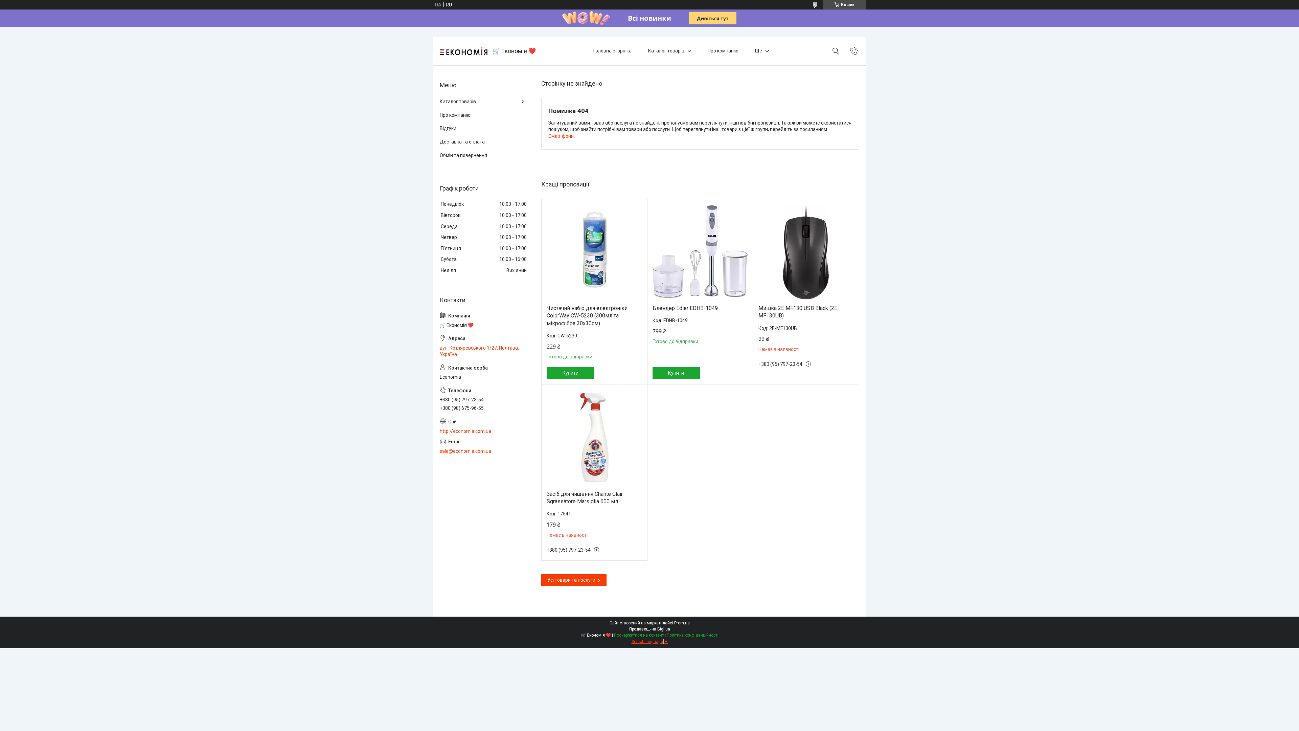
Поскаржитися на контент (639, 635)
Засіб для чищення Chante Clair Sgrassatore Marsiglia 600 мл (585, 498)
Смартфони (561, 136)
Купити (570, 373)
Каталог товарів (666, 50)
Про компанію (723, 50)
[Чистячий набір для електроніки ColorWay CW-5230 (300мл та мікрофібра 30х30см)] (594, 252)
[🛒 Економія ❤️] (463, 51)
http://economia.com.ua (465, 431)
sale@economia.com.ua (465, 451)
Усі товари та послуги (571, 580)
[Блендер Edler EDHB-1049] (700, 252)
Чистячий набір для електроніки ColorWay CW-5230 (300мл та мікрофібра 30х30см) (587, 316)
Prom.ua (682, 623)
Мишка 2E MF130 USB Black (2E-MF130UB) (798, 312)
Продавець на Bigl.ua (649, 629)
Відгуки (448, 128)
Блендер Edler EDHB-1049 (685, 308)
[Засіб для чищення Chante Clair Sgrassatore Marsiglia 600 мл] (594, 437)
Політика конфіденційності (693, 635)
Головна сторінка (612, 50)
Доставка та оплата (462, 142)
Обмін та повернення (463, 155)
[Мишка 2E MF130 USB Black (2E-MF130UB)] (806, 252)
